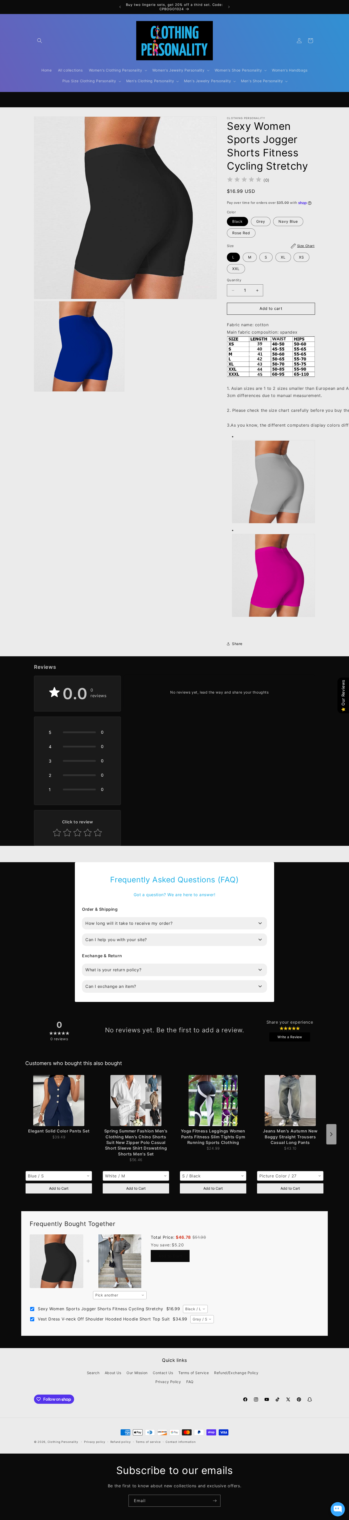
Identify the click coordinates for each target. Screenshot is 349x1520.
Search (93, 1373)
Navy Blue (288, 221)
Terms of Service (193, 1373)
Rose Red (241, 233)
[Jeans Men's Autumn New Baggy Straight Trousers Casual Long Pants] (290, 1100)
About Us (113, 1373)
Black (237, 221)
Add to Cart (58, 1188)
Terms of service (148, 1442)
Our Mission (137, 1373)
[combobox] (59, 1176)
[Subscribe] (214, 1501)
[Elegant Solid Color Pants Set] (59, 1100)
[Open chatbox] (338, 1509)
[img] (244, 180)
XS (301, 257)
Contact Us (163, 1373)
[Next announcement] (229, 7)
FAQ (190, 1382)
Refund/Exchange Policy (236, 1373)
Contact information (180, 1442)
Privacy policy (94, 1442)
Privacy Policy (168, 1382)
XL (283, 257)
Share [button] (237, 643)
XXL (236, 269)
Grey (260, 221)
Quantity (234, 280)
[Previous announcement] (120, 7)
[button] (39, 40)
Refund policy (120, 1442)
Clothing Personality (63, 1442)
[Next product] (331, 1134)
